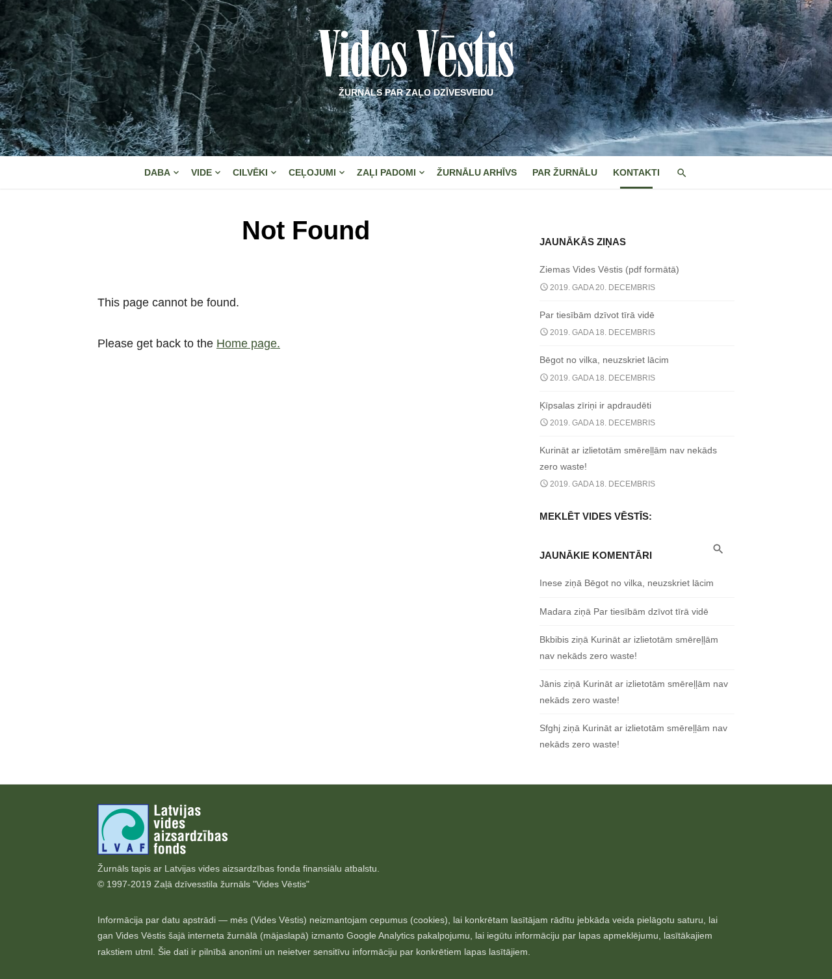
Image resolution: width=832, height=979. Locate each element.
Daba (157, 172)
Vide (201, 172)
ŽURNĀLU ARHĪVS (477, 172)
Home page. (248, 343)
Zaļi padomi (386, 172)
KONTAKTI (636, 172)
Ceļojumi (312, 172)
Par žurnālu (564, 172)
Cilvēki (250, 172)
